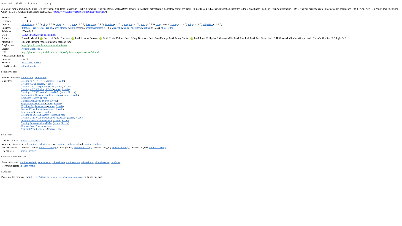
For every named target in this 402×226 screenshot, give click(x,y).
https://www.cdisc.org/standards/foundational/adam (79, 11)
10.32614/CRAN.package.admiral (39, 34)
